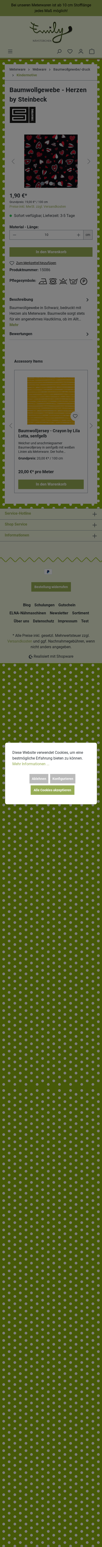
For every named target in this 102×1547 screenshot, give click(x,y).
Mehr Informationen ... (30, 764)
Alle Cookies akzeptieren (52, 790)
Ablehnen (39, 779)
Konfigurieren (62, 779)
